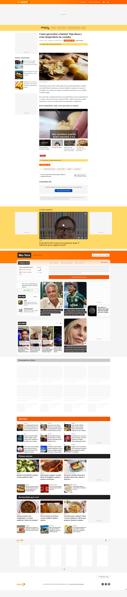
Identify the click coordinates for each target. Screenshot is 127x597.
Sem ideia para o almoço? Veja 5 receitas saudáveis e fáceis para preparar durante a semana (75, 518)
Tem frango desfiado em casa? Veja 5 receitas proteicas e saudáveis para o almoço (79, 529)
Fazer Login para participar (63, 190)
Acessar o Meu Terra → (38, 255)
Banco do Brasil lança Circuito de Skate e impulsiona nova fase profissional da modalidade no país (55, 529)
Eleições (49, 444)
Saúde (40, 240)
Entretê (49, 423)
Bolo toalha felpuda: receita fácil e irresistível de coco (79, 488)
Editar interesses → (105, 262)
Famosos (26, 423)
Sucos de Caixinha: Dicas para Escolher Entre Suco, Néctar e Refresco (74, 477)
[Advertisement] (99, 488)
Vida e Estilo (77, 169)
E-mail (103, 2)
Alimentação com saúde (49, 169)
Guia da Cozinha (61, 169)
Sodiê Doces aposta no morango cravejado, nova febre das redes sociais (32, 529)
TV (24, 444)
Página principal (25, 2)
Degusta (69, 169)
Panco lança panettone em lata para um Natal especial (55, 488)
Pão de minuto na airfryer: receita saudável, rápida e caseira (49, 518)
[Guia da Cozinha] (43, 156)
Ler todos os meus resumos (79, 277)
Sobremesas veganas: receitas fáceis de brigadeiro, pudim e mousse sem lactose (50, 477)
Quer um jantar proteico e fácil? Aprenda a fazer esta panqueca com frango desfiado (32, 488)
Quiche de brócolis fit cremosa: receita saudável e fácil (27, 476)
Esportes (51, 525)
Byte (25, 434)
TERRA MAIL (83, 2)
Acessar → (35, 296)
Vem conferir (27, 290)
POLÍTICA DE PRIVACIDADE (77, 584)
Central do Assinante (93, 2)
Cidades (73, 423)
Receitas (19, 473)
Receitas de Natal (53, 484)
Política (73, 444)
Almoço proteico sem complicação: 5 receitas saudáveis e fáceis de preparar (27, 518)
